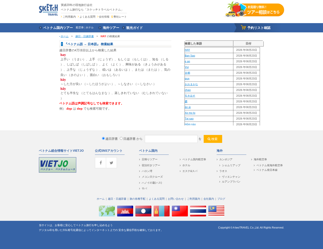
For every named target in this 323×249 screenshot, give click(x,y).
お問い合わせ (176, 198)
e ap (187, 61)
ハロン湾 (147, 171)
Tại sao (189, 118)
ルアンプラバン (231, 181)
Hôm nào (190, 124)
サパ (144, 188)
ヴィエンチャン (231, 176)
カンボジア (225, 159)
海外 (220, 150)
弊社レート (120, 16)
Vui (187, 67)
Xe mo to (190, 112)
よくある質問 (87, 16)
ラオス (223, 171)
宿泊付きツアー (151, 165)
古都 (187, 72)
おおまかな (191, 84)
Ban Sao (190, 55)
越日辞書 (111, 138)
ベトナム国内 (148, 150)
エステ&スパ (189, 171)
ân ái (188, 107)
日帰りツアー (150, 159)
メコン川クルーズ (152, 176)
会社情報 (104, 16)
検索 (214, 139)
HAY (187, 50)
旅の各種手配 (137, 198)
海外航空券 (260, 159)
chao (188, 90)
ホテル (186, 165)
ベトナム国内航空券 (194, 159)
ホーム (65, 36)
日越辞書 (129, 138)
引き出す (190, 95)
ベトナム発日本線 (267, 170)
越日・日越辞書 (84, 36)
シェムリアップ (231, 165)
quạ (187, 78)
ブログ (221, 198)
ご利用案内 (69, 16)
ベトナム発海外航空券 (269, 165)
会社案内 (208, 198)
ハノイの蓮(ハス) (152, 182)
